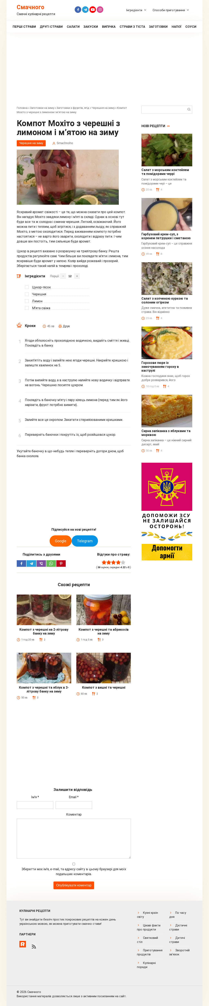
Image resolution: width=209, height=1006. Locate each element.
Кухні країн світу (147, 915)
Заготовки (158, 27)
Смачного (30, 7)
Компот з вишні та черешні (103, 687)
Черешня (39, 294)
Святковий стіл (147, 940)
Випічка (109, 27)
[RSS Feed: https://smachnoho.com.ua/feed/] (34, 946)
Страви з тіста (132, 27)
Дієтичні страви (178, 927)
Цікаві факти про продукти (148, 927)
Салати (73, 27)
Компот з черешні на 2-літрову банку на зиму (43, 631)
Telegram (85, 541)
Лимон (37, 301)
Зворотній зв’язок (179, 952)
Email (74, 797)
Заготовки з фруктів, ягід (73, 107)
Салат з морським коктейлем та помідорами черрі (165, 172)
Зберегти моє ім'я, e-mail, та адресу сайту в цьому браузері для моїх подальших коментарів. (74, 871)
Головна (22, 107)
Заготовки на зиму (42, 107)
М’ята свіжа (41, 308)
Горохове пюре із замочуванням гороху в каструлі (160, 366)
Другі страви (51, 27)
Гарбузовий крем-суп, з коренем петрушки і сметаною (166, 236)
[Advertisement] (104, 72)
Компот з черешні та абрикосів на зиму (104, 631)
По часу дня (177, 915)
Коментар (74, 814)
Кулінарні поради (146, 965)
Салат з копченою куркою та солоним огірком (164, 300)
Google (60, 541)
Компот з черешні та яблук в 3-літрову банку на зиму (44, 689)
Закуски (90, 27)
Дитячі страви (177, 940)
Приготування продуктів (149, 952)
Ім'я (35, 797)
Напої (176, 27)
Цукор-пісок (41, 287)
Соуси (190, 27)
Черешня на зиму (103, 107)
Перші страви (24, 27)
